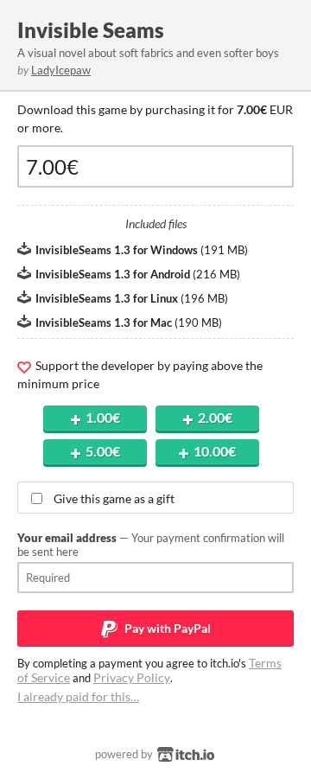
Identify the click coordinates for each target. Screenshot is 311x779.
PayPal (166, 628)
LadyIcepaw (61, 70)
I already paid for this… (78, 696)
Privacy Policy (131, 677)
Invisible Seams (90, 29)
